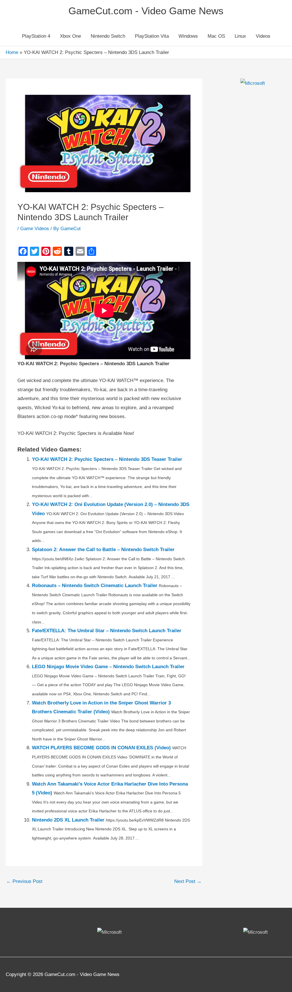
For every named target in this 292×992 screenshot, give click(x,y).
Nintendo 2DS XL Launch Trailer (68, 820)
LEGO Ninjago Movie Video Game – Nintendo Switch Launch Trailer (108, 666)
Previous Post (24, 881)
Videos (263, 36)
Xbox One (70, 36)
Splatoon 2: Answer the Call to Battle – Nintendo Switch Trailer (103, 549)
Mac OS (216, 36)
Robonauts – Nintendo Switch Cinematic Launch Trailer (94, 585)
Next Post (188, 881)
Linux (240, 36)
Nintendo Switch (108, 36)
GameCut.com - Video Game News (146, 10)
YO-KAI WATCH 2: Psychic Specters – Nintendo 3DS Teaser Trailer (107, 459)
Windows (188, 36)
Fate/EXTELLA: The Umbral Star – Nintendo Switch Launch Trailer (106, 630)
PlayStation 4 (36, 36)
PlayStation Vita (152, 36)
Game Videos (34, 228)
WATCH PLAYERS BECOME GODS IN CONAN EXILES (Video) (101, 747)
